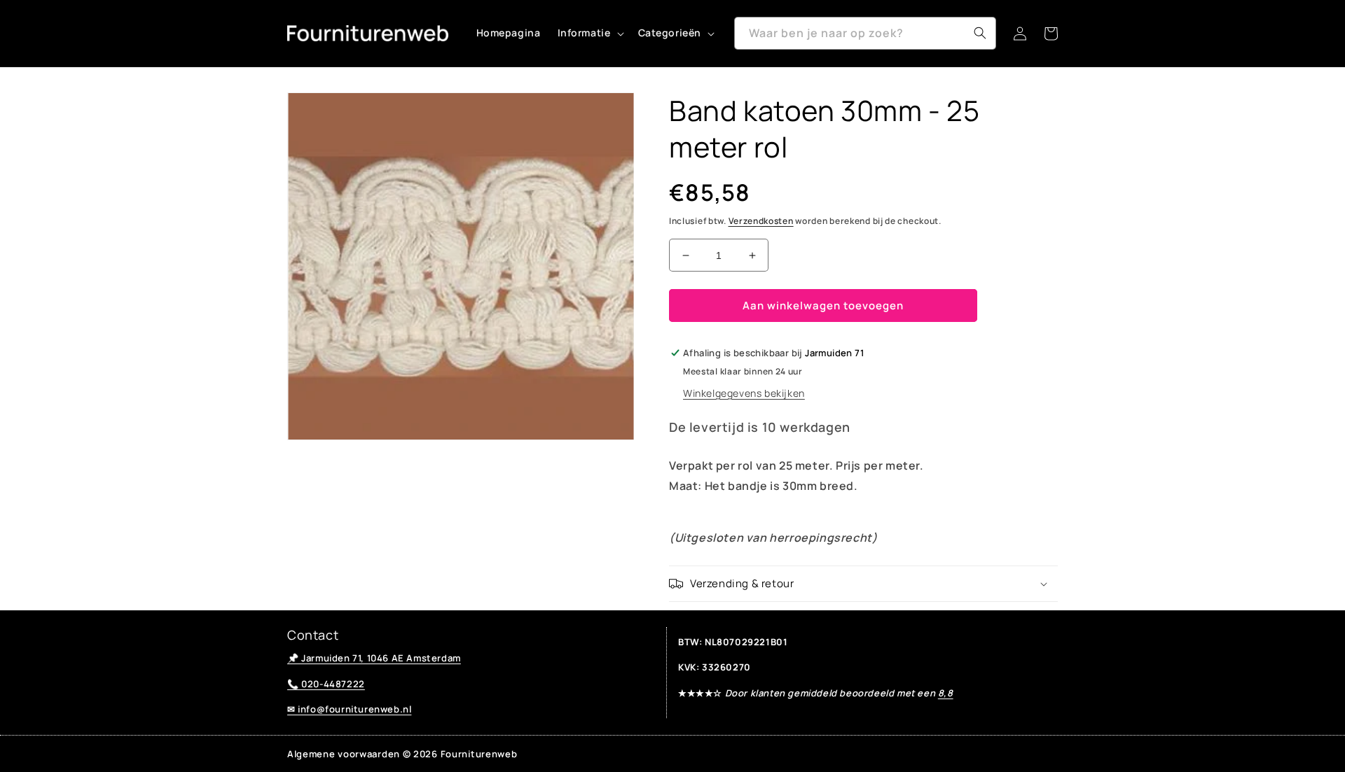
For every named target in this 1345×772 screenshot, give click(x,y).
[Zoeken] (980, 32)
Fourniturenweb (479, 754)
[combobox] (865, 33)
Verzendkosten (761, 221)
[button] (589, 33)
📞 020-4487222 (326, 684)
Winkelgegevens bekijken (744, 393)
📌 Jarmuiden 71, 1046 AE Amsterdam (374, 658)
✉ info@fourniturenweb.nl (349, 709)
